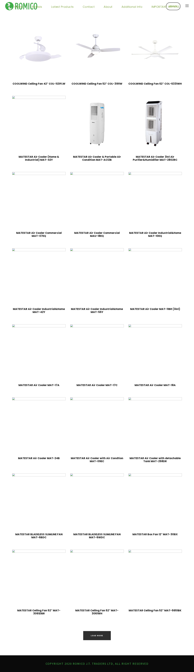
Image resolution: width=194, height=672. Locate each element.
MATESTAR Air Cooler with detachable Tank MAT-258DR (155, 459)
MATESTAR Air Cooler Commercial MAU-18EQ (97, 234)
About (108, 7)
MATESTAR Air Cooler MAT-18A (155, 385)
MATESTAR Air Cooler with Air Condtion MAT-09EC (97, 459)
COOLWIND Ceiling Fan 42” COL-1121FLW (39, 84)
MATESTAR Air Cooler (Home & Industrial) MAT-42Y (39, 158)
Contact (89, 7)
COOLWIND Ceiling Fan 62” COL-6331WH (155, 84)
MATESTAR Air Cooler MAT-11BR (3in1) (155, 309)
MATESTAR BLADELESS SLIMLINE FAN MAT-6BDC (39, 536)
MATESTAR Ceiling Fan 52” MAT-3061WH (97, 612)
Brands (37, 7)
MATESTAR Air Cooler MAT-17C (97, 385)
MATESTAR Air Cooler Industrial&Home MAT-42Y (39, 310)
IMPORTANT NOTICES (165, 7)
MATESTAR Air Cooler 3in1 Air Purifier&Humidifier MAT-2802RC (155, 158)
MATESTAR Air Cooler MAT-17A (38, 385)
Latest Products (62, 7)
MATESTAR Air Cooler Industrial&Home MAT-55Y (97, 310)
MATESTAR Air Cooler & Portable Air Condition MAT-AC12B (97, 158)
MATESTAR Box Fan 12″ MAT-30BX (155, 534)
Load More (97, 635)
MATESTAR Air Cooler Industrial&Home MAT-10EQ (155, 234)
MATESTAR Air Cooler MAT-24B (39, 458)
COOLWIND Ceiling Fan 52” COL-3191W (97, 84)
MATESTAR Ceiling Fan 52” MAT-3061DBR (38, 612)
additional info (132, 7)
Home (18, 7)
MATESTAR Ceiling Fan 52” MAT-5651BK (155, 610)
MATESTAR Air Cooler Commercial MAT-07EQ (39, 234)
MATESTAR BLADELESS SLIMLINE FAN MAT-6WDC (97, 536)
